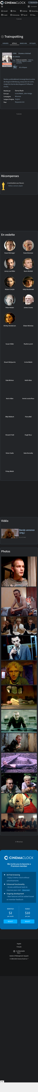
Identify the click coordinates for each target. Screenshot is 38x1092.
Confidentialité (20, 951)
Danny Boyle (19, 91)
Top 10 (25, 15)
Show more (26, 890)
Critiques (32, 43)
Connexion (33, 6)
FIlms (14, 11)
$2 (10, 915)
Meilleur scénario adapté (15, 186)
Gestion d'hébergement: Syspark (19, 956)
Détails (14, 43)
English (19, 944)
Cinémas (24, 11)
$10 (27, 915)
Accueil (5, 11)
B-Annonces (15, 15)
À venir (5, 15)
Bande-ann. (23, 43)
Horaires (5, 43)
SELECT (10, 921)
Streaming (35, 11)
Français (19, 947)
